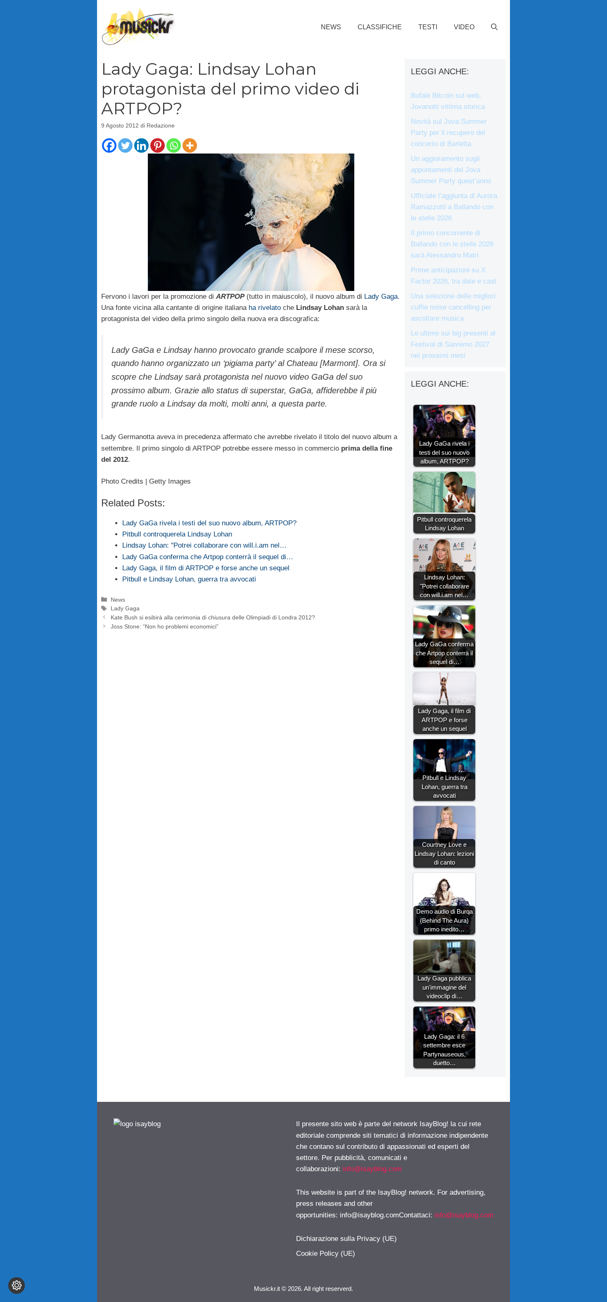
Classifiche (380, 27)
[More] (190, 145)
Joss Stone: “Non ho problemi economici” (164, 626)
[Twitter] (125, 145)
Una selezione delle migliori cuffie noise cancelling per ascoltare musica (453, 307)
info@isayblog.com (372, 1169)
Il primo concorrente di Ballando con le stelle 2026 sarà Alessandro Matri (452, 244)
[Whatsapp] (173, 145)
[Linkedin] (141, 145)
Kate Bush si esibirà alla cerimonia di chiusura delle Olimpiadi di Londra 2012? (213, 617)
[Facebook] (109, 145)
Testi (427, 27)
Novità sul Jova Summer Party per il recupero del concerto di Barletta (449, 133)
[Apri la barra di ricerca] (494, 27)
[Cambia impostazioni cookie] (16, 1285)
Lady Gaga (381, 296)
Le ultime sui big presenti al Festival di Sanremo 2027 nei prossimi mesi (453, 344)
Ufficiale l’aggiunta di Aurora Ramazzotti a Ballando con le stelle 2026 (454, 207)
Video (464, 27)
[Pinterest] (157, 145)
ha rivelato (265, 308)
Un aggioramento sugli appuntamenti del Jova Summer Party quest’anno (451, 170)
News (331, 27)
